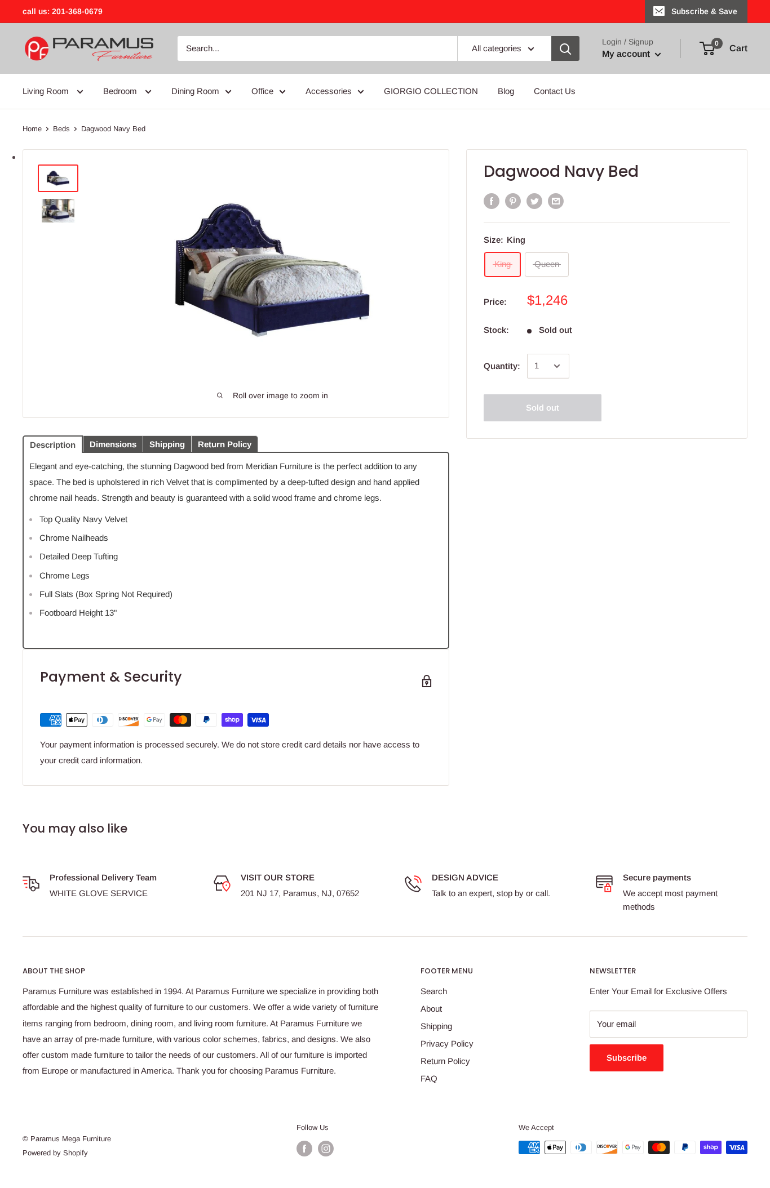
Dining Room (195, 91)
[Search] (565, 48)
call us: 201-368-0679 (63, 11)
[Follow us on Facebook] (304, 1148)
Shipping (436, 1026)
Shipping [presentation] (167, 444)
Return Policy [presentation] (224, 444)
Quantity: (502, 366)
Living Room (47, 91)
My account (627, 54)
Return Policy (445, 1061)
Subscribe (627, 1057)
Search (434, 991)
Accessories (329, 91)
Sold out (542, 407)
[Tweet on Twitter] (534, 201)
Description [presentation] (53, 445)
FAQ (429, 1078)
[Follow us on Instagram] (326, 1148)
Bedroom (121, 91)
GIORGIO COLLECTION (431, 91)
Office (262, 91)
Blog (506, 91)
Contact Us (555, 91)
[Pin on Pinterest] (513, 201)
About (431, 1008)
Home (32, 128)
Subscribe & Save (704, 11)
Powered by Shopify (55, 1153)
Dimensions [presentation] (113, 444)
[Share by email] (556, 201)
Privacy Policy (447, 1043)
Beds (61, 128)
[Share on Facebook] (491, 201)
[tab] (53, 443)
